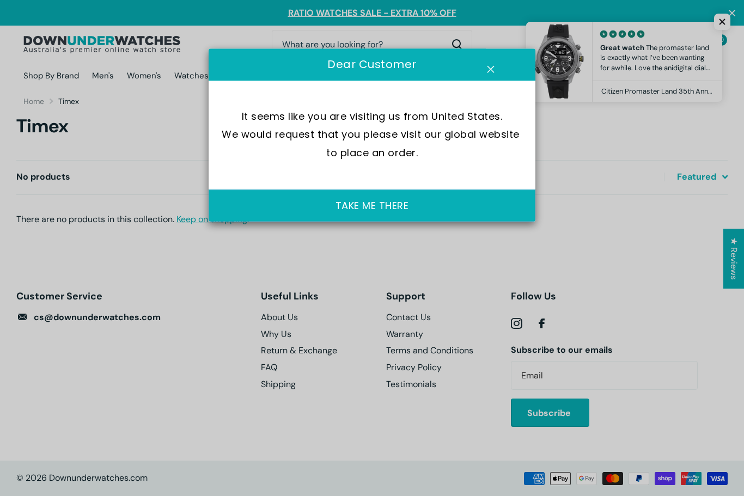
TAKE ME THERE (372, 205)
